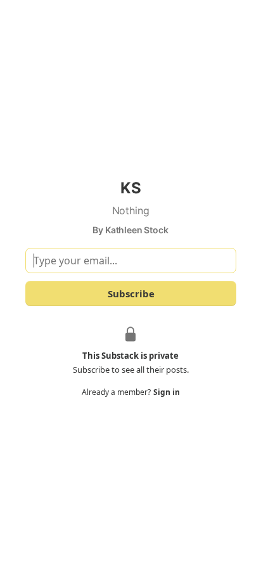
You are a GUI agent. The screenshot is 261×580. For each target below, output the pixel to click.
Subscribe (130, 293)
